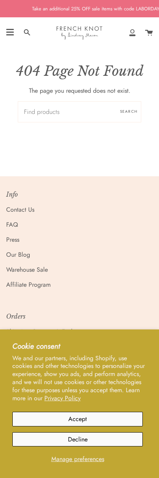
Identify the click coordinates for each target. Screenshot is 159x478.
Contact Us (20, 209)
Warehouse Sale (27, 269)
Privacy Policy (62, 398)
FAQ (12, 224)
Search (128, 111)
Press (12, 239)
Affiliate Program (28, 284)
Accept (77, 418)
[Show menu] (10, 32)
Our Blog (18, 254)
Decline (78, 439)
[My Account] (132, 32)
